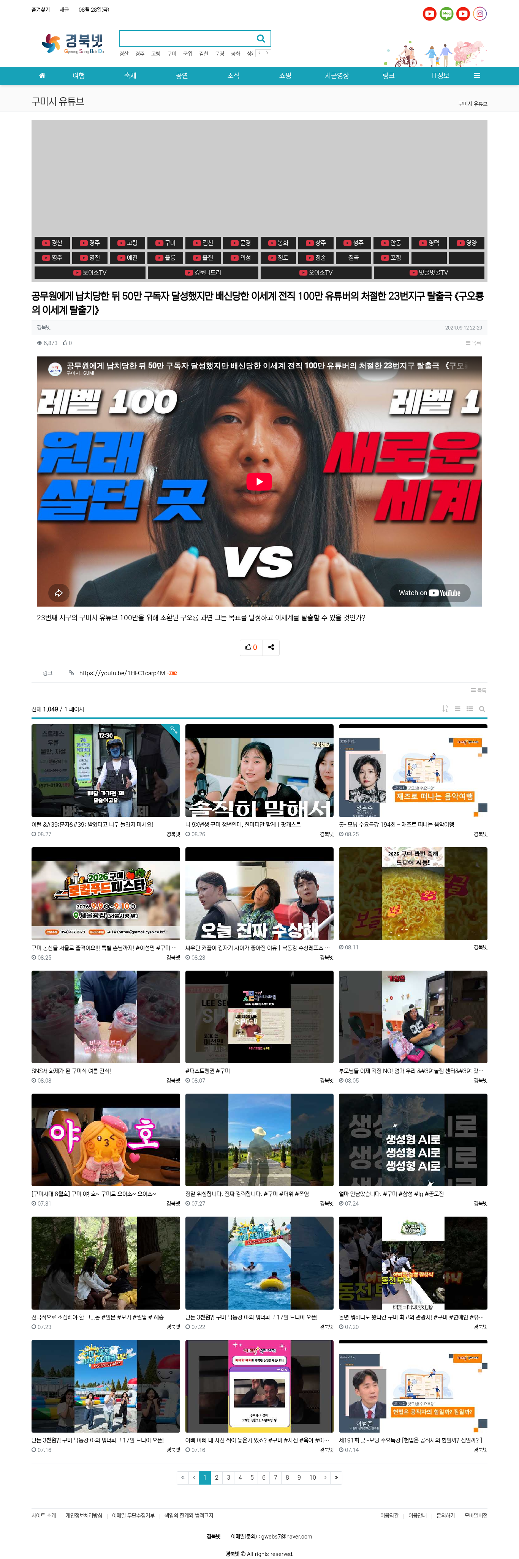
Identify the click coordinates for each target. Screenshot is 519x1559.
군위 (187, 54)
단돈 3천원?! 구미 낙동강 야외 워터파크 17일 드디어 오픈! (251, 1317)
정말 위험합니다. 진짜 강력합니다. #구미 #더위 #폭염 (247, 1194)
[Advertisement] (259, 179)
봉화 (235, 54)
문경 (219, 54)
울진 (207, 257)
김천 (203, 54)
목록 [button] (475, 343)
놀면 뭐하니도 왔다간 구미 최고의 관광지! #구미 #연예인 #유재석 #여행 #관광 (413, 1317)
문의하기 (446, 1516)
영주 (56, 257)
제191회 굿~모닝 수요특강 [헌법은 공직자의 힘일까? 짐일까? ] (410, 1440)
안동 (395, 243)
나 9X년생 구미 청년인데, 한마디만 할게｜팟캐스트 (243, 824)
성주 (357, 243)
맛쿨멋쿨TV (433, 272)
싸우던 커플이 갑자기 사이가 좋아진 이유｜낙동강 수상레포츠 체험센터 (259, 948)
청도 (282, 257)
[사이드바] (476, 76)
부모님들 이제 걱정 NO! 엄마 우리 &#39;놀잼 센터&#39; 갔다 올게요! (413, 1071)
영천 (94, 257)
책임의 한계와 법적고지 (189, 1516)
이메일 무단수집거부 (133, 1516)
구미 (171, 54)
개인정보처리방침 (84, 1516)
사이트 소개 (44, 1516)
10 (312, 1477)
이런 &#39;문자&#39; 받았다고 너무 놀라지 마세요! (92, 824)
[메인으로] (42, 76)
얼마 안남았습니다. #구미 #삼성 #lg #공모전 (391, 1194)
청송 (320, 257)
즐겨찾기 (41, 10)
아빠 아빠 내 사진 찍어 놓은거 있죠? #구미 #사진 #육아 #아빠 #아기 (259, 1440)
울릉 (169, 257)
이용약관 (389, 1516)
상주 (251, 54)
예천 (131, 257)
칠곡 (353, 257)
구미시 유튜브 (473, 104)
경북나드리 (207, 272)
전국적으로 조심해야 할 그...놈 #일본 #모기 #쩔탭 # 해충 (98, 1317)
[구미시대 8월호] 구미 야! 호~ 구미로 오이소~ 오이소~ (94, 1194)
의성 (245, 257)
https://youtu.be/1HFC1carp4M (128, 673)
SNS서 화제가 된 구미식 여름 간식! (71, 1071)
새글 (64, 10)
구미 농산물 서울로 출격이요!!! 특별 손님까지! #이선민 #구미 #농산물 (106, 948)
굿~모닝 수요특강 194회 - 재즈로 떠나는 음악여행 (396, 824)
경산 (123, 54)
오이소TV (320, 272)
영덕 (433, 243)
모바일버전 (476, 1516)
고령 (155, 54)
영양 (471, 243)
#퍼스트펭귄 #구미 (207, 1071)
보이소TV (94, 272)
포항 (395, 257)
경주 (139, 54)
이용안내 (417, 1516)
